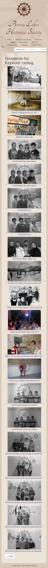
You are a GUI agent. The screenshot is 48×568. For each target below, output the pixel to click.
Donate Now (36, 45)
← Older (9, 556)
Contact (24, 45)
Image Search (20, 49)
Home (9, 39)
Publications (12, 45)
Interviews (23, 42)
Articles (35, 42)
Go (44, 49)
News (13, 42)
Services (38, 39)
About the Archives (23, 39)
